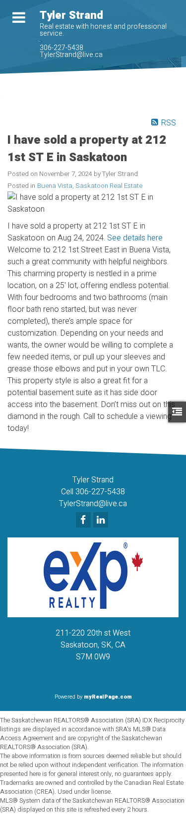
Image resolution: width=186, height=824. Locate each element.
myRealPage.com (108, 697)
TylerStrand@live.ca (71, 55)
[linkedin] (102, 521)
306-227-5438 (61, 48)
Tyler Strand (71, 15)
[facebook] (84, 521)
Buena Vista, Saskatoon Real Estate (89, 186)
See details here (135, 238)
